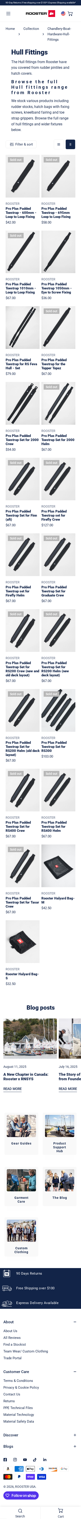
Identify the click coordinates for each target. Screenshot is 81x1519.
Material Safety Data (18, 1421)
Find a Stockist (14, 1345)
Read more (12, 1089)
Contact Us (11, 1394)
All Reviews (12, 1338)
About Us (10, 1331)
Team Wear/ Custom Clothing (25, 1351)
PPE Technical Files (18, 1408)
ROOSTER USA (25, 1486)
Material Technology (18, 1415)
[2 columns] (70, 144)
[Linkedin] (45, 1459)
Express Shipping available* (62, 2)
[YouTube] (25, 1459)
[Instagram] (15, 1459)
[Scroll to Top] (72, 1495)
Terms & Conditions (18, 1381)
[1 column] (59, 144)
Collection (31, 29)
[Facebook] (5, 1459)
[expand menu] (8, 13)
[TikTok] (35, 1459)
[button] (70, 14)
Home (10, 29)
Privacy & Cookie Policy (21, 1387)
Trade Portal (12, 1358)
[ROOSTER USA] (40, 13)
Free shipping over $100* (35, 2)
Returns (9, 1401)
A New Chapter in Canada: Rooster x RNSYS (25, 1076)
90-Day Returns (13, 2)
